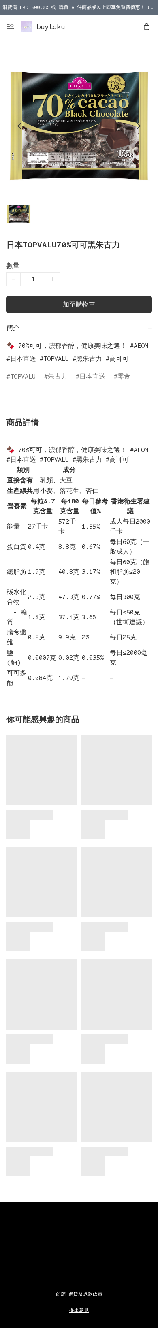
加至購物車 (79, 304)
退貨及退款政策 (85, 1294)
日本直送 (92, 376)
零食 (123, 376)
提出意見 (79, 1310)
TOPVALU (23, 376)
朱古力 (57, 376)
